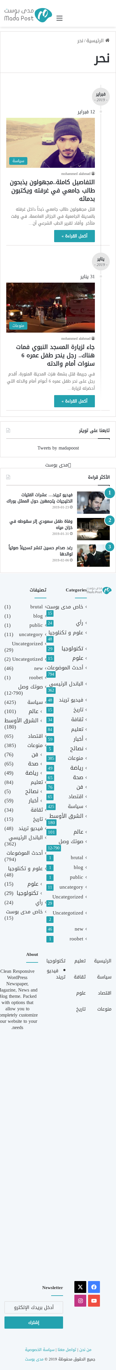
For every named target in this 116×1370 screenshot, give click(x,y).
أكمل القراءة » (74, 236)
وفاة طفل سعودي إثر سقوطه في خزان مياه (41, 524)
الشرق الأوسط (66, 816)
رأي (79, 623)
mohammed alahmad (75, 173)
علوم (77, 658)
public (76, 877)
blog (78, 867)
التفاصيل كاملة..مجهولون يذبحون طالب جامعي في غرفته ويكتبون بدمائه (52, 190)
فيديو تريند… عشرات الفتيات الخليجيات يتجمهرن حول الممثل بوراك (40, 498)
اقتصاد (75, 796)
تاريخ (78, 710)
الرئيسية (95, 40)
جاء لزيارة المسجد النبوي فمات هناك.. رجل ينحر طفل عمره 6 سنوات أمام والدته (55, 355)
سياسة (75, 806)
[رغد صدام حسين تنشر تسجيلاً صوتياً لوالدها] (93, 555)
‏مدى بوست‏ (56, 464)
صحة (78, 777)
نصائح (76, 749)
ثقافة (77, 719)
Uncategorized (67, 897)
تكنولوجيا (72, 649)
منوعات (75, 758)
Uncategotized (68, 913)
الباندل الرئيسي (66, 684)
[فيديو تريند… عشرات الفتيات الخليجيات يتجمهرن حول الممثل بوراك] (93, 502)
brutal (77, 857)
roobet (76, 939)
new (79, 929)
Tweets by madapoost (58, 448)
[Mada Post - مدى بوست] (28, 15)
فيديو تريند (71, 700)
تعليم (77, 729)
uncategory (71, 887)
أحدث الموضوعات (65, 668)
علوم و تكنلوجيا (65, 633)
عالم (78, 832)
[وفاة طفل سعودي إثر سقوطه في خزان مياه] (93, 529)
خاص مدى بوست (64, 607)
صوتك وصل (71, 841)
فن (79, 787)
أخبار (78, 739)
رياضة (76, 768)
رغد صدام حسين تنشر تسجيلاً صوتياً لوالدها (41, 551)
